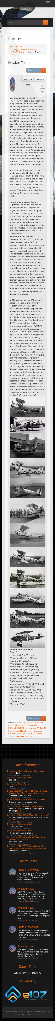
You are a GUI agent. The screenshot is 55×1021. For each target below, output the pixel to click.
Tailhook (11, 737)
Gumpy (30, 725)
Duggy (25, 79)
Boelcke (22, 722)
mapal (16, 731)
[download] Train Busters (20, 784)
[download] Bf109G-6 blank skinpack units (27, 800)
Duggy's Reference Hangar (25, 49)
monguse (38, 731)
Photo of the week (28, 869)
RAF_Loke (26, 734)
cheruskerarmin (38, 722)
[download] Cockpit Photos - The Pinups (27, 771)
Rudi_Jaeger (36, 734)
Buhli (29, 722)
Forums (19, 46)
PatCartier (12, 734)
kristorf (10, 731)
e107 (24, 1011)
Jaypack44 (34, 728)
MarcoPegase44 (26, 731)
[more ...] (20, 811)
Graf (25, 725)
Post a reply (33, 70)
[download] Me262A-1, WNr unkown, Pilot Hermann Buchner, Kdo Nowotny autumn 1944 (28, 847)
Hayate (37, 725)
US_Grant (29, 737)
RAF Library (18, 52)
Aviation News (25, 888)
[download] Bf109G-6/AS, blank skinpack (27, 806)
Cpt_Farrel (12, 725)
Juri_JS (43, 728)
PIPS (19, 734)
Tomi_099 (20, 737)
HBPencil (12, 728)
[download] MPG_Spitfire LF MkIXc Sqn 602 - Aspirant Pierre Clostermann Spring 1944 (28, 792)
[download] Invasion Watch (21, 778)
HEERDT (20, 728)
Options (39, 79)
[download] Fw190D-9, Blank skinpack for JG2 (29, 815)
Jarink (27, 728)
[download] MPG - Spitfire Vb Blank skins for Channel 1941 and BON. (28, 838)
